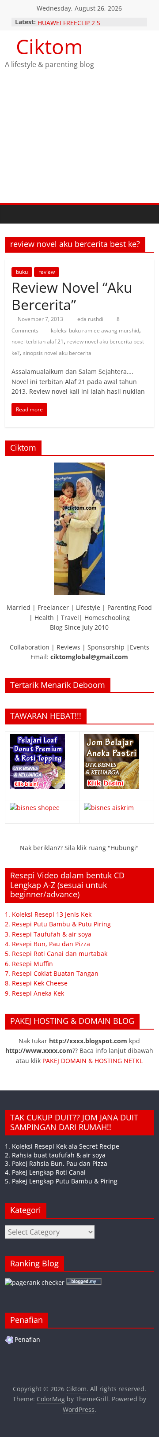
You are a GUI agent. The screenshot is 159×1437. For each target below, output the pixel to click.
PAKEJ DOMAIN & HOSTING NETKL (92, 1060)
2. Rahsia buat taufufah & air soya (55, 1155)
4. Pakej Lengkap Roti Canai (45, 1172)
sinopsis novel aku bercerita (57, 353)
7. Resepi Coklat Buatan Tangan (51, 973)
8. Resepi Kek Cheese (36, 983)
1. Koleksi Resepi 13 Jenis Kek (48, 914)
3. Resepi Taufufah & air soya (48, 934)
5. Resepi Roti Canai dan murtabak (56, 953)
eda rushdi (91, 319)
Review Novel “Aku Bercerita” (71, 296)
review (46, 272)
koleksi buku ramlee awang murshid (95, 330)
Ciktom (49, 46)
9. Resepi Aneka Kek (34, 993)
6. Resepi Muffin (29, 963)
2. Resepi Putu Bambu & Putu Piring (58, 924)
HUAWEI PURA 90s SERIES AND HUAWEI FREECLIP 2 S (83, 23)
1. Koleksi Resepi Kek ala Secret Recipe (62, 1146)
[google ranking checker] (34, 1282)
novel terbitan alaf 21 (37, 341)
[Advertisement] (79, 144)
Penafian (27, 1339)
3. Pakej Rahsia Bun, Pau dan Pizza (56, 1163)
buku (22, 272)
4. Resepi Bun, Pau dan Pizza (47, 944)
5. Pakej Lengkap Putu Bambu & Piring (61, 1181)
